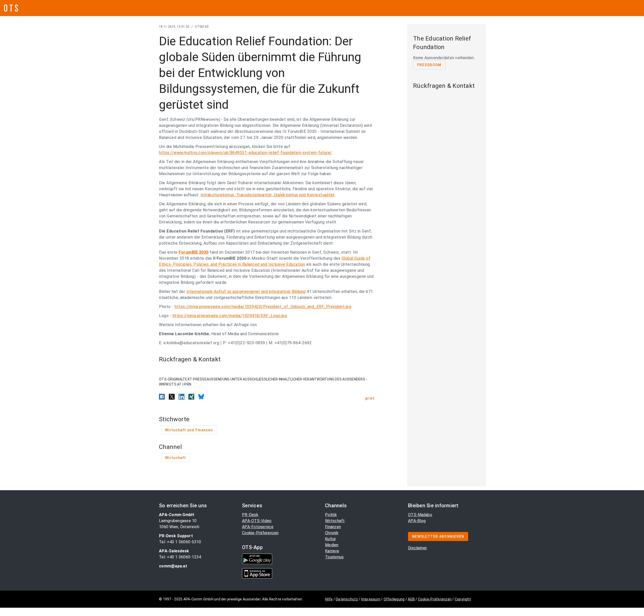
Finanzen (333, 526)
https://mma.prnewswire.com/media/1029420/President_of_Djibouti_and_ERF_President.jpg (263, 306)
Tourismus (334, 557)
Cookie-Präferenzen (260, 532)
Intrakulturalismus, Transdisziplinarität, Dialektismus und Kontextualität (267, 194)
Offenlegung (394, 599)
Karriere (332, 551)
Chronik (331, 532)
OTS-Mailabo (420, 514)
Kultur (330, 538)
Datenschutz (347, 599)
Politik (331, 514)
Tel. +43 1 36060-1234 (180, 557)
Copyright (463, 599)
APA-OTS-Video (256, 520)
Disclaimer (417, 548)
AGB (411, 599)
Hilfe (329, 599)
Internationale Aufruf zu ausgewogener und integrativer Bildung (246, 291)
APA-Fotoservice (257, 526)
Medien (332, 545)
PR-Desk (250, 514)
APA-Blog (417, 520)
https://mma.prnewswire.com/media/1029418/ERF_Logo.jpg (230, 315)
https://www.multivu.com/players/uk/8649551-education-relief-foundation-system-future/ (245, 152)
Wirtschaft (335, 520)
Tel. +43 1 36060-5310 (180, 542)
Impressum (370, 599)
